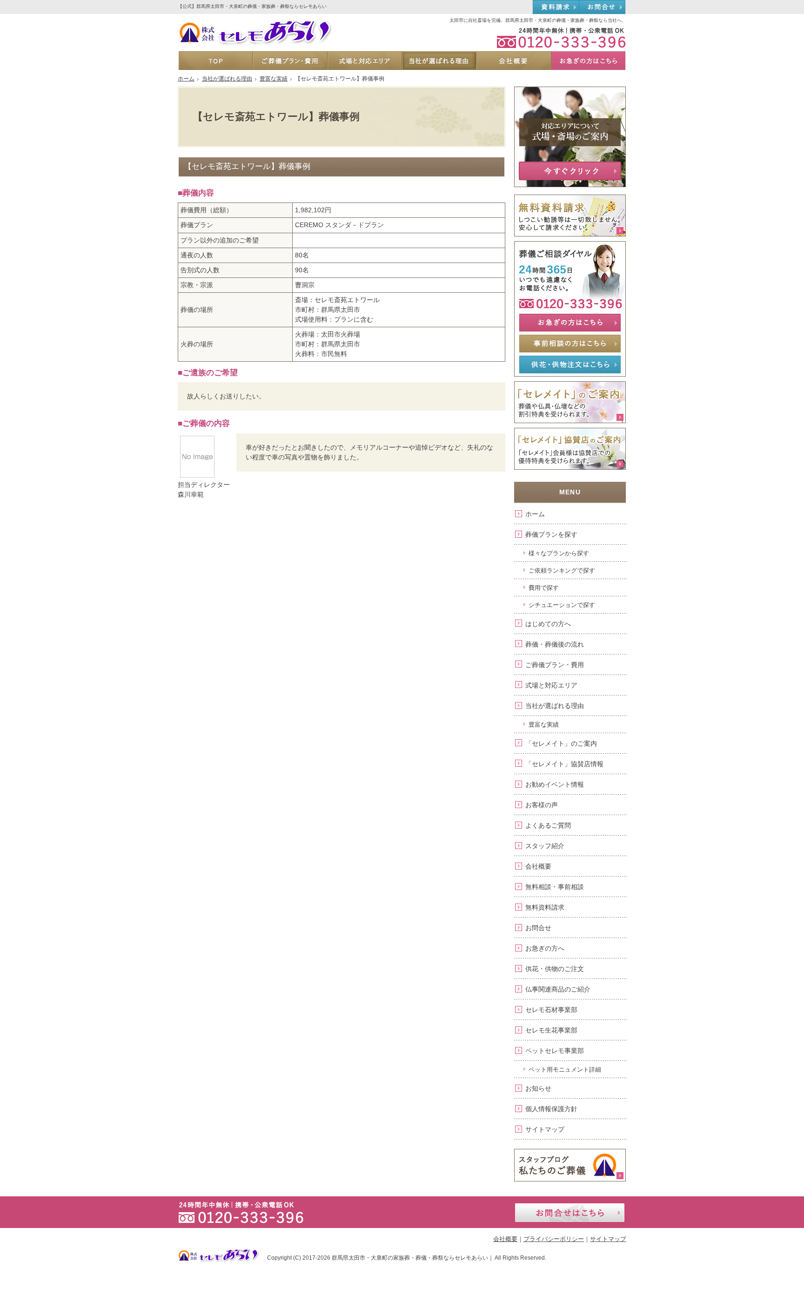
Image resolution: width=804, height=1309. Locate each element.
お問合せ (538, 927)
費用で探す (544, 587)
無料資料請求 (544, 907)
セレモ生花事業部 (551, 1030)
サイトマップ (544, 1129)
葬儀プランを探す (551, 534)
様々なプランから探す (559, 553)
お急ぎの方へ (544, 948)
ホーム (535, 514)
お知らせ (538, 1088)
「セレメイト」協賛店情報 (564, 764)
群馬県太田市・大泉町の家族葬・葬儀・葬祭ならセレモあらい (410, 1258)
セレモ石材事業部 (551, 1009)
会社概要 (538, 866)
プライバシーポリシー (553, 1238)
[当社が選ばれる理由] (439, 60)
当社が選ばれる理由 (554, 705)
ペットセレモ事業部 (554, 1050)
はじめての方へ (548, 624)
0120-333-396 (556, 37)
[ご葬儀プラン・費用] (289, 60)
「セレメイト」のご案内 (561, 743)
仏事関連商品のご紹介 (557, 989)
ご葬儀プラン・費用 (554, 664)
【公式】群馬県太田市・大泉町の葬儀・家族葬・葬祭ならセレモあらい (252, 6)
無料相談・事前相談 (554, 887)
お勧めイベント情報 (554, 784)
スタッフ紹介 (544, 846)
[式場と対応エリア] (364, 60)
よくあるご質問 (548, 825)
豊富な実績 (544, 724)
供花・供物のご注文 (554, 968)
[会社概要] (513, 60)
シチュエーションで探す (562, 604)
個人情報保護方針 (551, 1109)
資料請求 (555, 7)
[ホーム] (215, 60)
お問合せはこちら (570, 1212)
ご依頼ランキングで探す (562, 570)
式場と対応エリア (551, 685)
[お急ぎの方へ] (588, 60)
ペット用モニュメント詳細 (565, 1069)
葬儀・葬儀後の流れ (554, 644)
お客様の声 (541, 805)
